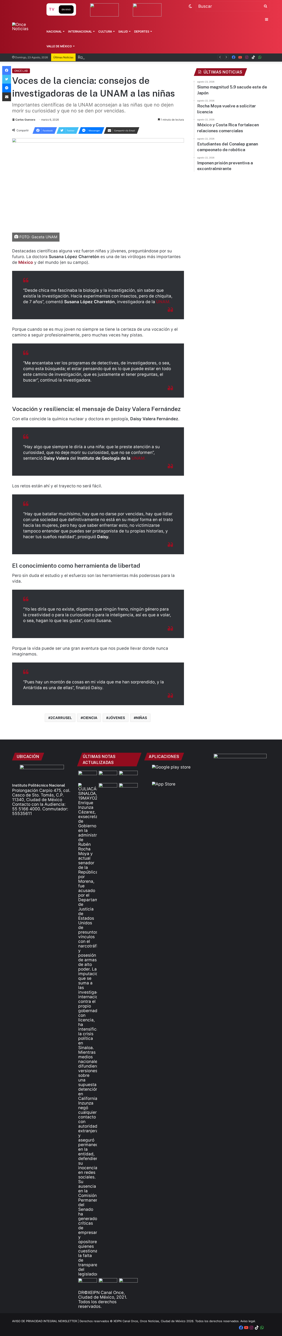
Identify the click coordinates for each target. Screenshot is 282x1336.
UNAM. (163, 301)
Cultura (105, 31)
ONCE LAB (21, 70)
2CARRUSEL (61, 718)
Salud (123, 31)
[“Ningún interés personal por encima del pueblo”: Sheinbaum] (128, 776)
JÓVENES (116, 718)
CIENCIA (90, 718)
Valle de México (59, 46)
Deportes (141, 31)
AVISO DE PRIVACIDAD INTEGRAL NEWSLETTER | (46, 1321)
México (25, 262)
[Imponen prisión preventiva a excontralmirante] (108, 788)
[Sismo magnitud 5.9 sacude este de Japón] (87, 776)
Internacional (80, 31)
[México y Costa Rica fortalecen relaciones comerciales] (128, 788)
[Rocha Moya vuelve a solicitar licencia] (87, 1029)
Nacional (54, 31)
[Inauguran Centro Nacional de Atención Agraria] (128, 1283)
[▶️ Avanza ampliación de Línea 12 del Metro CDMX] (108, 1283)
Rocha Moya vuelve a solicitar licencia (116, 57)
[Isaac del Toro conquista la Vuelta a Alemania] (108, 776)
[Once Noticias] (25, 26)
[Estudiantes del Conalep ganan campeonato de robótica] (87, 1283)
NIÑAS (141, 718)
